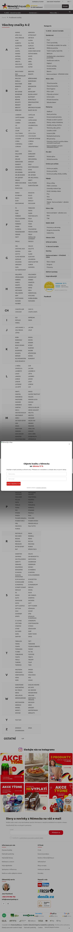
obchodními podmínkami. (41, 487)
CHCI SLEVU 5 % (14, 484)
